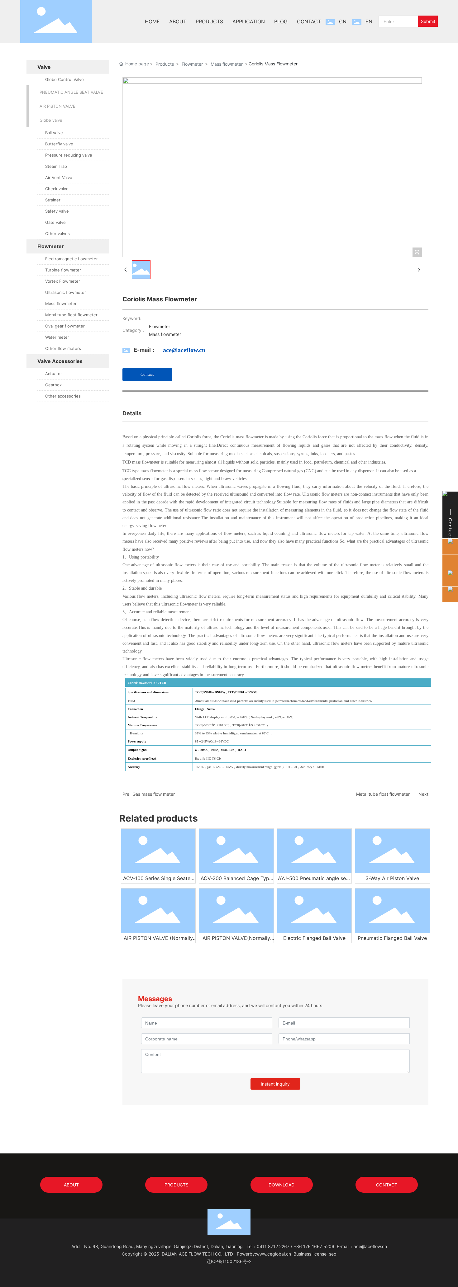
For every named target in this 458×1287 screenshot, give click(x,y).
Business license (310, 1253)
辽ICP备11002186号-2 (229, 1261)
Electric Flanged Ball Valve (314, 938)
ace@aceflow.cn (184, 349)
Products (164, 64)
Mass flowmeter (227, 64)
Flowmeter (192, 64)
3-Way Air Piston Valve (392, 878)
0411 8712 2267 (273, 1246)
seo (332, 1253)
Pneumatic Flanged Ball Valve (392, 938)
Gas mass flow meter (153, 794)
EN (368, 21)
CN (342, 21)
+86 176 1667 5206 (313, 1246)
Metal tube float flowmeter (383, 794)
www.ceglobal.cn (273, 1253)
